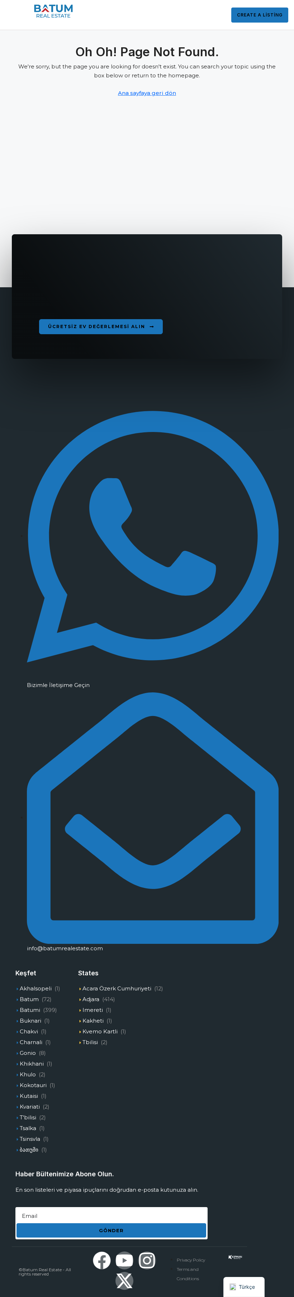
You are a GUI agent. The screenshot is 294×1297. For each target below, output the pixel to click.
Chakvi (29, 1031)
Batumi (30, 1010)
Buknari (30, 1020)
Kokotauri (33, 1085)
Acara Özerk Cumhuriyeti (116, 988)
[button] (101, 326)
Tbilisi (90, 1042)
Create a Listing (260, 15)
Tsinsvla (30, 1138)
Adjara (90, 999)
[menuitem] (216, 15)
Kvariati (30, 1106)
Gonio (28, 1052)
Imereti (92, 1010)
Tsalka (28, 1128)
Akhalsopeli (36, 988)
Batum (29, 999)
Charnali (31, 1042)
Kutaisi (29, 1095)
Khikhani (32, 1063)
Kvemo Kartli (100, 1031)
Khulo (28, 1074)
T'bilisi (28, 1117)
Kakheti (93, 1020)
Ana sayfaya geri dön (147, 93)
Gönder (111, 1230)
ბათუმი (29, 1149)
